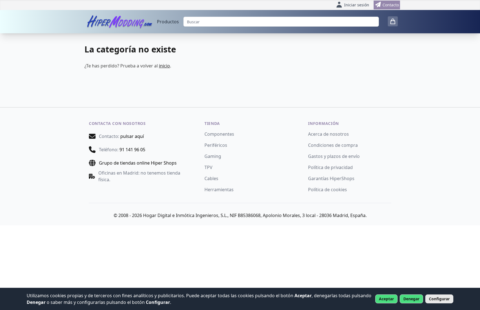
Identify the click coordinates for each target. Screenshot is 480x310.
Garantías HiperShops (331, 178)
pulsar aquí (132, 136)
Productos (168, 22)
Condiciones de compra (333, 145)
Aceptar (386, 298)
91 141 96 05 (132, 150)
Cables (211, 178)
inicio (164, 66)
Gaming (212, 156)
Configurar (439, 298)
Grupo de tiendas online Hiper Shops (138, 163)
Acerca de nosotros (328, 134)
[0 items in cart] (393, 21)
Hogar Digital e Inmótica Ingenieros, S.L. (185, 215)
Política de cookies (327, 189)
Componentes (219, 134)
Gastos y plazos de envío (334, 156)
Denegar (411, 298)
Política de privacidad (330, 167)
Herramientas (219, 189)
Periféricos (215, 145)
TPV (208, 167)
